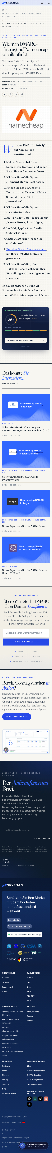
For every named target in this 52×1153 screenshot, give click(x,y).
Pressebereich (7, 987)
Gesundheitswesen (9, 1093)
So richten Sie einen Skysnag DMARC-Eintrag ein (22, 15)
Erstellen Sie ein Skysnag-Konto (26, 249)
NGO (4, 1089)
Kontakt (30, 1021)
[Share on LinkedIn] (4, 94)
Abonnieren (40, 839)
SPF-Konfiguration (34, 1084)
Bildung (5, 1080)
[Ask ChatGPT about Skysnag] (29, 1099)
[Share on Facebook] (10, 94)
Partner (30, 1016)
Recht (4, 1070)
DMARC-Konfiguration (36, 1070)
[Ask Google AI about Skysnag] (29, 1104)
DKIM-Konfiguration (35, 1080)
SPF (28, 982)
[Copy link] (22, 94)
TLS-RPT (31, 996)
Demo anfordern (15, 717)
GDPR (4, 992)
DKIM (29, 987)
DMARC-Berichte (34, 1075)
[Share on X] (16, 94)
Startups (5, 1084)
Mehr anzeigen (8, 384)
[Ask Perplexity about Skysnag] (35, 1099)
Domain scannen (24, 642)
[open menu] (49, 3)
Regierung (6, 1066)
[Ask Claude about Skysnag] (46, 1099)
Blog (29, 1066)
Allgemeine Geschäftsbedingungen (15, 1138)
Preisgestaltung (33, 1011)
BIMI (29, 992)
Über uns (5, 978)
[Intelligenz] (3, 10)
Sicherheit (6, 982)
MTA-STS (31, 1001)
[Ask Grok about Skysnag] (40, 1099)
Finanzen (5, 1075)
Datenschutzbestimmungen (13, 1142)
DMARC (30, 978)
